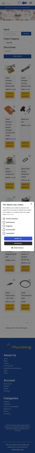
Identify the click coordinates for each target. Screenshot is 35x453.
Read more (10, 214)
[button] (17, 248)
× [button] (31, 204)
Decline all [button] (18, 243)
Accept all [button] (18, 238)
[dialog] (17, 226)
